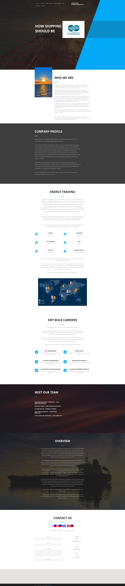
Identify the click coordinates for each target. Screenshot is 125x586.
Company (42, 3)
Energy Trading (49, 3)
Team (63, 3)
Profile (37, 3)
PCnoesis (50, 585)
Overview (38, 5)
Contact (43, 5)
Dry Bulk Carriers (57, 3)
